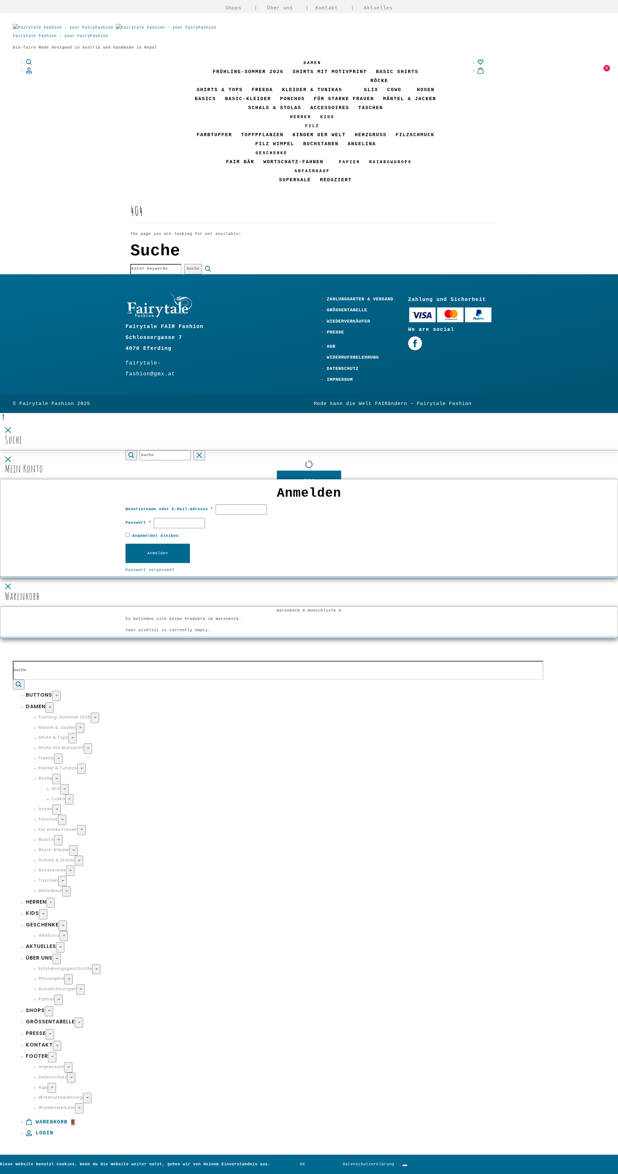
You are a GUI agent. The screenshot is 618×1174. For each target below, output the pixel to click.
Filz (312, 126)
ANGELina (362, 144)
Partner (46, 999)
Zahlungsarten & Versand (360, 299)
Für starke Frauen (344, 99)
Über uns (280, 8)
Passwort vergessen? (150, 570)
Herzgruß (371, 135)
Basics (205, 99)
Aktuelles (378, 8)
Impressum (340, 379)
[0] (480, 62)
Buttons (39, 695)
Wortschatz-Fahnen (293, 162)
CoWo (394, 90)
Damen (312, 63)
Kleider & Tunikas (312, 90)
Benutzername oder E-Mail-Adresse (169, 509)
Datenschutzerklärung (368, 1164)
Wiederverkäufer (348, 321)
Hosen (426, 90)
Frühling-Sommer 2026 (248, 72)
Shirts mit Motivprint (330, 72)
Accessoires (329, 108)
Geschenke (271, 153)
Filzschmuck (415, 135)
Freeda (262, 90)
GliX (371, 90)
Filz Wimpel (274, 144)
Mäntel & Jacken (409, 99)
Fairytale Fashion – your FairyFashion (60, 36)
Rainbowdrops (390, 162)
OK (302, 1164)
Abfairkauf (312, 171)
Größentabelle (347, 310)
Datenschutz (343, 368)
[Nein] (404, 1165)
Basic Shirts (397, 72)
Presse (335, 332)
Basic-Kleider (248, 99)
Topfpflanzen (262, 135)
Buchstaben (321, 144)
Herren (300, 117)
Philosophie (51, 978)
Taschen (370, 108)
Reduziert (336, 180)
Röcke (379, 81)
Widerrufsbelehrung (353, 357)
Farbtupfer (214, 135)
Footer (37, 1056)
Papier (349, 162)
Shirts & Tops (220, 90)
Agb (331, 346)
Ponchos (292, 99)
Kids (327, 117)
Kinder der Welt (319, 135)
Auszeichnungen (57, 988)
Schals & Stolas (274, 108)
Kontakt (326, 8)
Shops (233, 8)
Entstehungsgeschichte (65, 968)
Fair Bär (240, 162)
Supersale (295, 180)
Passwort (138, 523)
